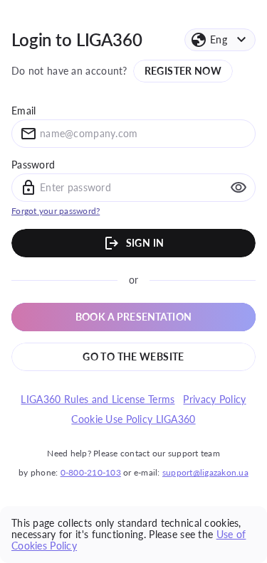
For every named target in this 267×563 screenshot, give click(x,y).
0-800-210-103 (91, 472)
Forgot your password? (55, 210)
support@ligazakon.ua (205, 472)
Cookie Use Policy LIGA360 (133, 419)
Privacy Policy (214, 399)
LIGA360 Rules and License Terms (97, 399)
